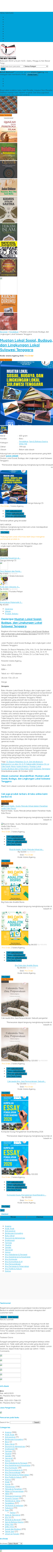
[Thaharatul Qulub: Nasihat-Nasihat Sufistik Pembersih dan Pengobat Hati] (8, 177)
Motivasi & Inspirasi (13, 1496)
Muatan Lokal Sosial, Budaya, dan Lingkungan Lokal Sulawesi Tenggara (26, 345)
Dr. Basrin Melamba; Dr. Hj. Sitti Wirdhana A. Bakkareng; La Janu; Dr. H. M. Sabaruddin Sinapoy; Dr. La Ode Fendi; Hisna (25, 764)
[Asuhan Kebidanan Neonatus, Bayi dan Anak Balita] (8, 195)
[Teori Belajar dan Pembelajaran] (4, 569)
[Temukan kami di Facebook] (10, 1357)
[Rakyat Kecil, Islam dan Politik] (8, 258)
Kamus (8, 1271)
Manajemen (10, 1486)
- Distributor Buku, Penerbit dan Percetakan (25, 1548)
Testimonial (10, 36)
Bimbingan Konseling (14, 1233)
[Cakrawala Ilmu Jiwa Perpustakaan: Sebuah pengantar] (14, 1016)
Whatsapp (15, 516)
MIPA (7, 1493)
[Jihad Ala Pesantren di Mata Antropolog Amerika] (4, 555)
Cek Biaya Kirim (11, 22)
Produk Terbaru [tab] (11, 613)
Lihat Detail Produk (14, 844)
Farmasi (8, 1243)
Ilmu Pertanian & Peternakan (17, 1266)
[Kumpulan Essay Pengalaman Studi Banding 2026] (14, 1129)
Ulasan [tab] (8, 611)
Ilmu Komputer (11, 1259)
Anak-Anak (9, 1228)
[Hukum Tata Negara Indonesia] (8, 293)
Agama (8, 1226)
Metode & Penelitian (13, 1489)
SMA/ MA (23, 444)
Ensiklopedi (10, 1240)
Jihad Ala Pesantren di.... (10, 558)
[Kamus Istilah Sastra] (8, 222)
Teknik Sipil (9, 1531)
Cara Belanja (10, 19)
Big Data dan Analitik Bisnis (26, 965)
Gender (8, 1247)
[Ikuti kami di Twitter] (10, 1362)
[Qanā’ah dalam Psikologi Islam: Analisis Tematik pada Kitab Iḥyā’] (8, 142)
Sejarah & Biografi (13, 1519)
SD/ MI (8, 1517)
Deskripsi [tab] (9, 609)
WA (13, 83)
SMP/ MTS (9, 1527)
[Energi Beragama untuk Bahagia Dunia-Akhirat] (8, 276)
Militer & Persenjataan (14, 1491)
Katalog (8, 24)
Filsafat (8, 1245)
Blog (7, 1442)
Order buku (10, 29)
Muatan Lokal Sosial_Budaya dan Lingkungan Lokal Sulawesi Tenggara (25, 767)
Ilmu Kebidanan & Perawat (16, 1254)
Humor (8, 1252)
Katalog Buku (11, 38)
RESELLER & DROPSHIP (15, 31)
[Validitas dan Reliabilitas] (8, 159)
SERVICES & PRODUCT (14, 34)
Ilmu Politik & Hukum (13, 1268)
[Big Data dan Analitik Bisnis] (14, 900)
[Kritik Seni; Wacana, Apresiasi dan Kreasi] (4, 584)
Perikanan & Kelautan (14, 1505)
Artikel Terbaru (11, 41)
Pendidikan (13, 332)
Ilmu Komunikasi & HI (13, 1261)
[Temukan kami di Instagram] (10, 1367)
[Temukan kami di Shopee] (10, 1372)
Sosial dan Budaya (13, 1529)
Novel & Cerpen (11, 1498)
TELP (14, 81)
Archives (3, 1543)
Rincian (13, 1217)
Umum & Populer (12, 1534)
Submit (3, 1317)
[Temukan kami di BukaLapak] (10, 1381)
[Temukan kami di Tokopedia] (10, 1376)
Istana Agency (22, 766)
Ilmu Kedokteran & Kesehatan (17, 1257)
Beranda (9, 17)
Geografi (9, 1250)
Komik (7, 1484)
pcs (2, 1210)
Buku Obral (9, 1235)
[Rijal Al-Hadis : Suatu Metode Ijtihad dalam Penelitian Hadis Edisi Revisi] (26, 808)
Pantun (13, 1512)
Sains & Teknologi (12, 1515)
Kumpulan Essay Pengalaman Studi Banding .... (26, 1195)
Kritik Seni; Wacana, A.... (10, 587)
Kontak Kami (32, 74)
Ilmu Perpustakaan (13, 1264)
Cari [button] (3, 69)
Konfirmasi (9, 26)
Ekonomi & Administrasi (15, 1238)
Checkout (39, 1217)
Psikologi (9, 1508)
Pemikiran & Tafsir (12, 1501)
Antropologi (10, 1231)
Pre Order (4, 532)
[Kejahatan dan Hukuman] (8, 329)
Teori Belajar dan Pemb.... (11, 571)
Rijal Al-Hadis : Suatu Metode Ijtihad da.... (26, 849)
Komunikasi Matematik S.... (11, 602)
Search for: (4, 1422)
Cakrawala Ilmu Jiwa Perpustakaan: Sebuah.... (26, 1081)
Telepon (14, 514)
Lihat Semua (13, 1317)
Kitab (7, 1482)
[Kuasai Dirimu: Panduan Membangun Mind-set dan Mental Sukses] (8, 311)
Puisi (7, 1510)
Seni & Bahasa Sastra (38, 441)
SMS (13, 79)
